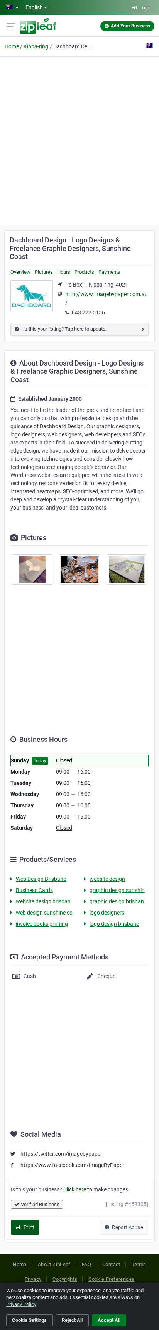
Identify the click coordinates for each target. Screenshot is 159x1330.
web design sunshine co (44, 913)
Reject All (72, 1320)
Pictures (44, 272)
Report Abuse (127, 1227)
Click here (74, 1189)
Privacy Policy (21, 1304)
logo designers (107, 913)
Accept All (109, 1320)
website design (107, 879)
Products (84, 272)
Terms (139, 1264)
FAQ (86, 1264)
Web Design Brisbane (41, 879)
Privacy (33, 1279)
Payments (109, 272)
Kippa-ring (36, 46)
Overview (20, 272)
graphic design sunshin (117, 890)
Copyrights (64, 1279)
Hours (63, 272)
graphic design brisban (117, 901)
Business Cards (34, 890)
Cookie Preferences (111, 1279)
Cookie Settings (29, 1320)
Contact (111, 1264)
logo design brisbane (114, 924)
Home (12, 46)
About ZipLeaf (54, 1264)
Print (28, 1227)
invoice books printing (42, 924)
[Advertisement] (79, 139)
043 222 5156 (88, 312)
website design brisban (43, 901)
